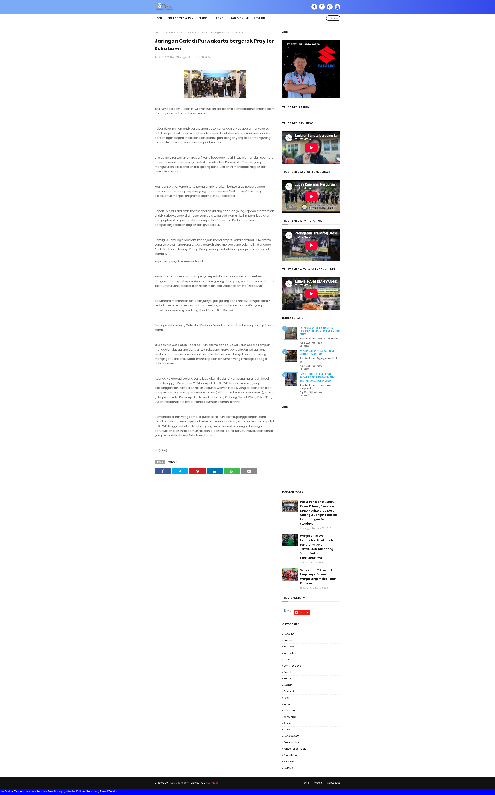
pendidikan (290, 755)
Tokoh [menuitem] (220, 18)
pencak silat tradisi (295, 748)
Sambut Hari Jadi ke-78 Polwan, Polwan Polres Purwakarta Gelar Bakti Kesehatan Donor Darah (318, 377)
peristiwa (289, 761)
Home (305, 782)
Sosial (287, 672)
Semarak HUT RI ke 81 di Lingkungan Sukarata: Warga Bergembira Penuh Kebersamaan (318, 576)
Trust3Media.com (178, 782)
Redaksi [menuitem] (259, 18)
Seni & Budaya (292, 665)
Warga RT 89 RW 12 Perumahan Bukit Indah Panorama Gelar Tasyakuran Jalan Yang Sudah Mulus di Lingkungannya (316, 547)
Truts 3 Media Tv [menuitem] (179, 18)
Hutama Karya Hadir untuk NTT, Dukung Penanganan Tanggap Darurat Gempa (320, 331)
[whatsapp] (322, 7)
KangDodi (213, 782)
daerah (171, 32)
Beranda (160, 32)
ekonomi (289, 691)
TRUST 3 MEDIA (165, 57)
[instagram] (330, 7)
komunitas (290, 716)
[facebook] (314, 7)
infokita (288, 704)
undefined (304, 345)
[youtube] (337, 7)
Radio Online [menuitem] (239, 18)
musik (287, 729)
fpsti (286, 697)
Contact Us (333, 782)
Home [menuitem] (158, 18)
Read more (317, 342)
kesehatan (290, 710)
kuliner (287, 723)
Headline (289, 633)
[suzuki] (311, 97)
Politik (287, 659)
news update (291, 736)
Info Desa (289, 646)
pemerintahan (292, 742)
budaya (288, 678)
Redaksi (318, 782)
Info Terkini (290, 653)
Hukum (288, 640)
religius (288, 767)
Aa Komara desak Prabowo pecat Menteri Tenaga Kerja (317, 352)
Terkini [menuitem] (203, 18)
